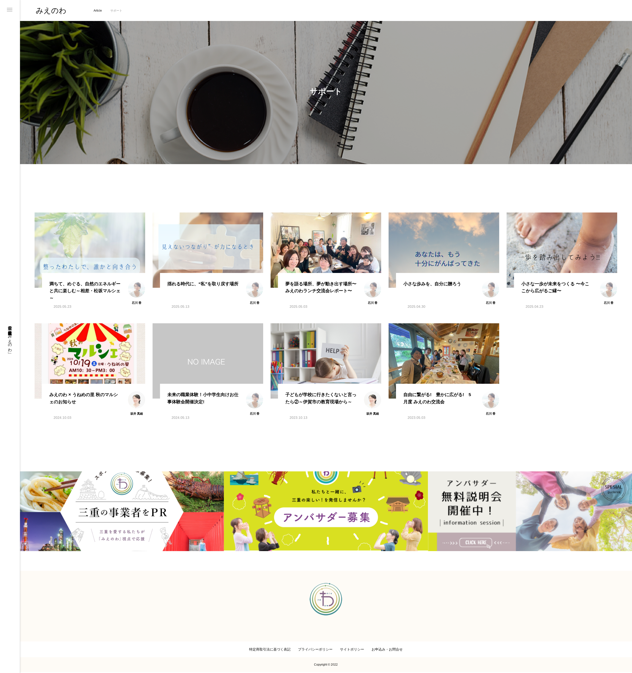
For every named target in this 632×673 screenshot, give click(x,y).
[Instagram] (9, 644)
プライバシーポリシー (315, 649)
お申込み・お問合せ (387, 649)
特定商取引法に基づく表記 (270, 649)
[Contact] (9, 664)
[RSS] (341, 634)
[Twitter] (9, 651)
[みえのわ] (326, 599)
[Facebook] (9, 657)
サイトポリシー (352, 649)
